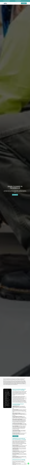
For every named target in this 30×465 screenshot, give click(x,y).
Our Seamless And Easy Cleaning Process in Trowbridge (7, 398)
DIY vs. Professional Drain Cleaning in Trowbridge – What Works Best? (7, 404)
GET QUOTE (15, 194)
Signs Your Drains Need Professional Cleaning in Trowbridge (7, 402)
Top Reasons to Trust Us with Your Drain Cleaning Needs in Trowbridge (7, 395)
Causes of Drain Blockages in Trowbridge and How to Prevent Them (7, 400)
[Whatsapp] (28, 463)
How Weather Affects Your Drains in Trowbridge (7, 405)
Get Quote (23, 3)
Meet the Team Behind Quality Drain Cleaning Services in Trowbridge (7, 392)
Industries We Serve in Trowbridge (7, 397)
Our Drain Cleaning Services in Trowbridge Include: (7, 393)
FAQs (5, 406)
